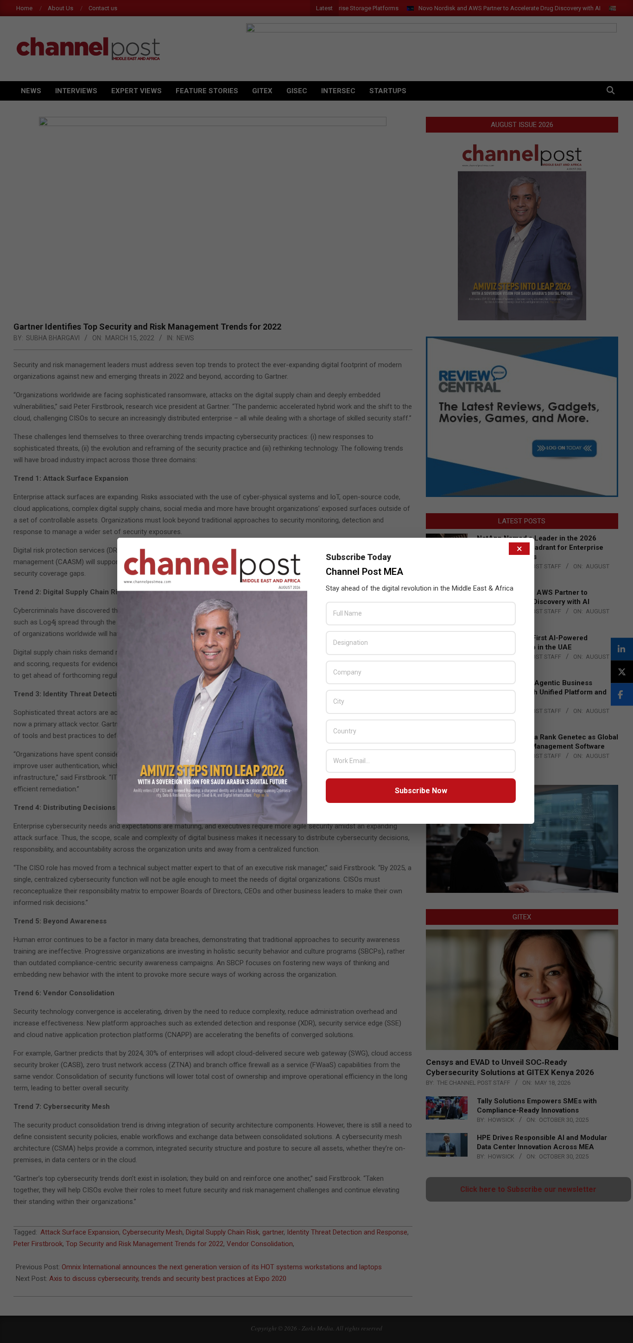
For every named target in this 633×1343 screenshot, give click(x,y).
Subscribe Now (421, 790)
